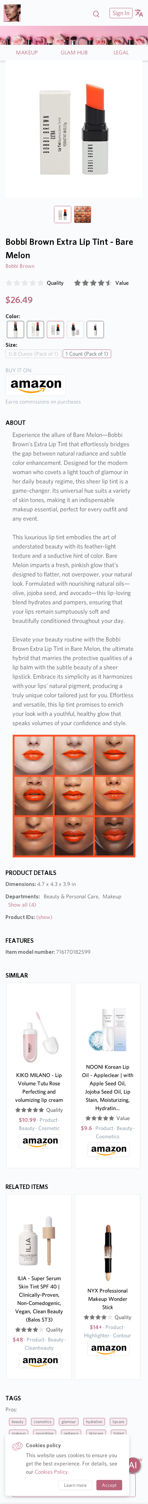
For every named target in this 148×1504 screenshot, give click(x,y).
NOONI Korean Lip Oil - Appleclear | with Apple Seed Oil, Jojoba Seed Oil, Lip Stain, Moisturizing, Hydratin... (107, 1087)
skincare (96, 1433)
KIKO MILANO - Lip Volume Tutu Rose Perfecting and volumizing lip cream (39, 1088)
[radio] (9, 283)
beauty (17, 1421)
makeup (18, 1433)
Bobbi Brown (20, 266)
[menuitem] (120, 12)
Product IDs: (29, 917)
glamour (69, 1421)
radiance (71, 1433)
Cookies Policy (51, 1471)
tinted (119, 1433)
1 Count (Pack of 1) (87, 353)
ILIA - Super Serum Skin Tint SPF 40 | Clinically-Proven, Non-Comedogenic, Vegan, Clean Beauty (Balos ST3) (39, 1299)
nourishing (44, 1433)
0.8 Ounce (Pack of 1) (33, 353)
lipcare (118, 1421)
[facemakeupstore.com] (14, 13)
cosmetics (42, 1421)
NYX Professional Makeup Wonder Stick (107, 1299)
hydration (94, 1421)
